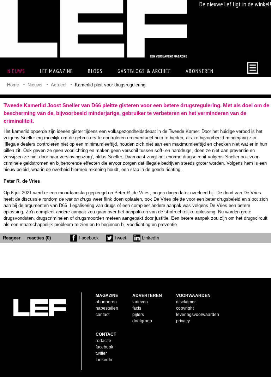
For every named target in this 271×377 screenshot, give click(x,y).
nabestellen (107, 308)
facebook (104, 347)
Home (13, 84)
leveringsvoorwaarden (197, 314)
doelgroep (142, 320)
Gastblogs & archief (144, 70)
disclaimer (186, 301)
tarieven (140, 301)
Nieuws (35, 84)
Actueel (58, 84)
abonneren (106, 301)
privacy (183, 320)
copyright (185, 308)
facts (136, 308)
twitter (101, 353)
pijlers (138, 314)
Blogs (95, 70)
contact (102, 314)
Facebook (88, 238)
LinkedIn (149, 238)
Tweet (119, 238)
